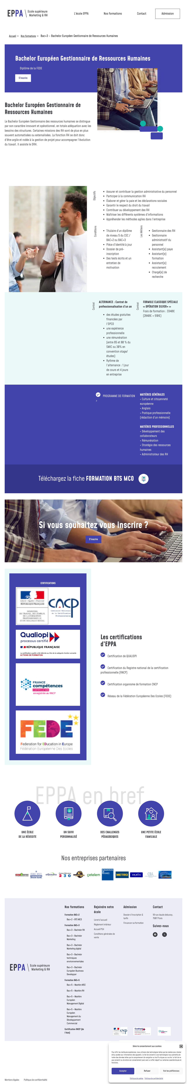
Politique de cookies (136, 1078)
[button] (181, 1046)
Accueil (12, 36)
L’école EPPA (81, 14)
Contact (141, 14)
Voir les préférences (171, 1070)
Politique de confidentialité (154, 1078)
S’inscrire (23, 78)
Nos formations (113, 14)
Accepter (123, 1070)
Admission (168, 14)
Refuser (147, 1070)
